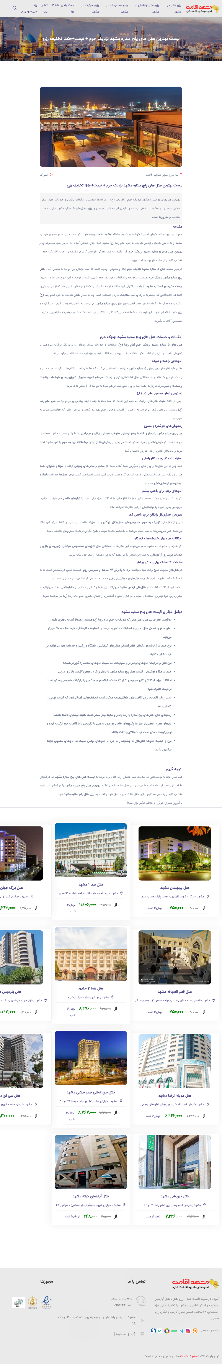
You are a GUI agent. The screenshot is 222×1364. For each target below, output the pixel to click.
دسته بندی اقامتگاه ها (62, 8)
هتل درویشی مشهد (175, 1196)
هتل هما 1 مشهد (90, 885)
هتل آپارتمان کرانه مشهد (91, 1196)
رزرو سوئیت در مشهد (90, 8)
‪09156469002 (123, 1305)
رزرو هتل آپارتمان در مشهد (147, 8)
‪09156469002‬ (27, 8)
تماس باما (44, 8)
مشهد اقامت (189, 1356)
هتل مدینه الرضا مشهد (174, 1096)
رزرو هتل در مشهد (174, 8)
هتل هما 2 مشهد (90, 989)
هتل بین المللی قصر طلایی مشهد (91, 1093)
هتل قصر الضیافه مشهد (175, 992)
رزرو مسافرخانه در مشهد (117, 8)
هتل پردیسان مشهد (174, 888)
